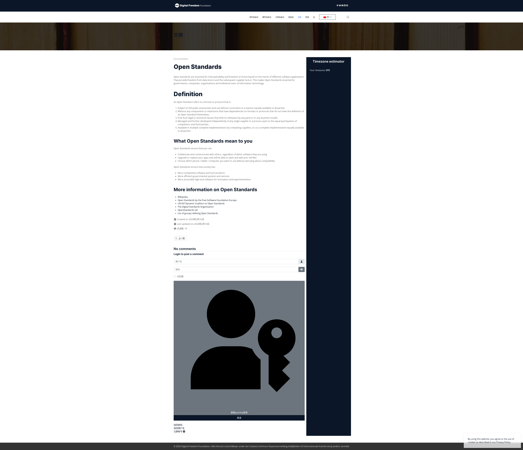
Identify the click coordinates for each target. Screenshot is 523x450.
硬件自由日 (266, 17)
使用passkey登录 (239, 412)
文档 (299, 17)
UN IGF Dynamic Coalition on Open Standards (201, 203)
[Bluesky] (340, 5)
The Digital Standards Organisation (196, 206)
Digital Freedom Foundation (195, 446)
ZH (328, 17)
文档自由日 (279, 17)
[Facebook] (347, 5)
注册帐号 (178, 431)
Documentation (181, 58)
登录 (307, 17)
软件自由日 (254, 17)
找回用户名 (179, 428)
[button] (348, 17)
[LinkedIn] (345, 5)
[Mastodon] (338, 5)
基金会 (291, 17)
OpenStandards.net (188, 209)
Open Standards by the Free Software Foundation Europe (207, 200)
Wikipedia (183, 196)
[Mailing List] (342, 5)
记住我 (180, 276)
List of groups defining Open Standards (198, 213)
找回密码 (178, 424)
